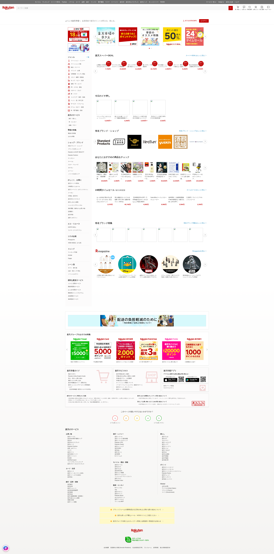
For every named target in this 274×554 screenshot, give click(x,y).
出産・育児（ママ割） (74, 271)
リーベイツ (114, 2)
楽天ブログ (118, 478)
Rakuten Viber (119, 480)
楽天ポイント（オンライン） (124, 387)
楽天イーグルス (119, 499)
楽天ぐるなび (166, 450)
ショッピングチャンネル (75, 205)
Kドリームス (118, 456)
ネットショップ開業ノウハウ (124, 382)
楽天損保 (70, 492)
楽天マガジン (118, 491)
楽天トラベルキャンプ (121, 440)
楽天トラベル (118, 436)
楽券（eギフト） (73, 217)
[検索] (231, 8)
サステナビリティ (169, 388)
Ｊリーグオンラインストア (75, 462)
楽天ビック (143, 2)
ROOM (162, 2)
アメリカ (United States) (169, 488)
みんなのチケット (120, 497)
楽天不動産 (165, 458)
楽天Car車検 (165, 454)
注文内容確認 (73, 389)
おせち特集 (71, 136)
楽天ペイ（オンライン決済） (76, 473)
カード (78, 2)
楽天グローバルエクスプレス (76, 464)
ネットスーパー (154, 2)
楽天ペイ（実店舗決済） (123, 389)
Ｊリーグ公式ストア (74, 174)
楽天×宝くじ (118, 452)
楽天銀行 (70, 484)
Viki (116, 489)
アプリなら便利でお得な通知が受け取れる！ (176, 374)
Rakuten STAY (119, 442)
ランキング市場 (72, 252)
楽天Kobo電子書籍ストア (75, 438)
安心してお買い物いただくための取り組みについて (152, 401)
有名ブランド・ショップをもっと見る (192, 131)
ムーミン (70, 171)
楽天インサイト (166, 477)
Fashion (64, 2)
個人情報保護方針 (165, 547)
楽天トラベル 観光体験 (121, 438)
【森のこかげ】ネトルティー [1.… (113, 176)
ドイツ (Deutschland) (168, 492)
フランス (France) (167, 490)
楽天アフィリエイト (120, 474)
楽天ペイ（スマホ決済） (75, 475)
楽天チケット (118, 493)
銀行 (87, 2)
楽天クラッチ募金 (169, 386)
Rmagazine (71, 239)
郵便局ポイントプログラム (75, 293)
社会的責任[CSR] (137, 547)
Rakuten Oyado (119, 444)
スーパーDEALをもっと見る (195, 55)
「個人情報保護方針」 (95, 402)
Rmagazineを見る (198, 251)
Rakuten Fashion (73, 155)
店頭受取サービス (73, 296)
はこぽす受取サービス (74, 290)
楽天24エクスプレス (132, 2)
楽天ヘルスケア (166, 442)
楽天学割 (70, 214)
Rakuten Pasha (166, 473)
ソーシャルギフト (73, 274)
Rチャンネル (118, 487)
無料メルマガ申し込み (74, 380)
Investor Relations (125, 547)
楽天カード (71, 471)
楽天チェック (166, 475)
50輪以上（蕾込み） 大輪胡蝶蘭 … (101, 176)
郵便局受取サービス (74, 286)
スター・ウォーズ (73, 164)
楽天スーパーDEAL (73, 183)
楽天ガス (164, 438)
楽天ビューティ (166, 446)
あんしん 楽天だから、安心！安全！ (198, 403)
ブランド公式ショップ (74, 149)
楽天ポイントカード (167, 467)
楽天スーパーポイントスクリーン (171, 471)
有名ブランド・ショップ (75, 146)
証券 (83, 2)
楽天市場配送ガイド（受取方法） (77, 382)
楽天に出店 (229, 2)
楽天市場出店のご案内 (122, 374)
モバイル (38, 2)
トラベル (71, 2)
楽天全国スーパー (73, 454)
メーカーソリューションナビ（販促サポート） (129, 385)
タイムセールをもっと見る (196, 190)
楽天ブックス (71, 436)
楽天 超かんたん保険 (73, 498)
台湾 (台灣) (165, 486)
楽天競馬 (117, 454)
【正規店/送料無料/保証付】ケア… (161, 176)
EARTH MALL (72, 227)
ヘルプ (237, 2)
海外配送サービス (73, 299)
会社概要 (106, 547)
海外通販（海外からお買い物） (77, 208)
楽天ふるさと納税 (73, 202)
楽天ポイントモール (167, 469)
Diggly (70, 258)
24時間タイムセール (74, 186)
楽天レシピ (165, 448)
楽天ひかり (118, 466)
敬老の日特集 (72, 133)
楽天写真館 (165, 456)
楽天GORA (118, 448)
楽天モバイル (118, 465)
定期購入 (70, 211)
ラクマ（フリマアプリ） (75, 230)
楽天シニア (165, 444)
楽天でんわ (118, 469)
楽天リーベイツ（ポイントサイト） (78, 189)
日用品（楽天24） (73, 196)
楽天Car (164, 452)
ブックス (93, 2)
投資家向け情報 (114, 547)
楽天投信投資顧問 (73, 490)
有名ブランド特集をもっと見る (194, 223)
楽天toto (117, 450)
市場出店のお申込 (121, 376)
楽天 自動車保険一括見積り (75, 496)
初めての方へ (72, 374)
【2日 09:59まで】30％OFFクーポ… (149, 176)
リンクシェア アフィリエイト (123, 476)
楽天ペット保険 (72, 502)
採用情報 (155, 547)
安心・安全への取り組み (75, 378)
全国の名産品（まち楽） (75, 243)
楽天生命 (70, 494)
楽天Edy (70, 477)
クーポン (70, 193)
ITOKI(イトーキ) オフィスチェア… (197, 176)
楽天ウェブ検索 (119, 472)
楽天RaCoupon (72, 460)
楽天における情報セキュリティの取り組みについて (152, 396)
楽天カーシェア (119, 446)
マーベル (70, 161)
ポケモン (70, 167)
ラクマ (107, 2)
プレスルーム (148, 547)
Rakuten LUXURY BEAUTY (76, 152)
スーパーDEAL (55, 2)
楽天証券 (70, 486)
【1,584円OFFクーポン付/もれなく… (126, 176)
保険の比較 (71, 500)
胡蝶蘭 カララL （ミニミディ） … (137, 176)
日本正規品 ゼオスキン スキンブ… (173, 176)
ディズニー (71, 158)
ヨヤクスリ (165, 440)
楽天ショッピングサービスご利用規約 (79, 385)
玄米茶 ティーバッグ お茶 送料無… (185, 176)
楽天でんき (165, 436)
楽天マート (71, 452)
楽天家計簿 (165, 460)
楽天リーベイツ (72, 456)
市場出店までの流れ (122, 380)
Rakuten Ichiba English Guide (77, 376)
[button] (244, 8)
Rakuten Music (119, 495)
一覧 (87, 57)
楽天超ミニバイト (167, 479)
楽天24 (122, 2)
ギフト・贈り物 (72, 268)
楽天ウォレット (72, 488)
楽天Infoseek (118, 470)
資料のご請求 (131, 376)
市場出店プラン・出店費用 (124, 378)
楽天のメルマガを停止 (84, 389)
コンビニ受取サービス (74, 283)
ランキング (45, 2)
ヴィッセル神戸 (119, 501)
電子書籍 (101, 2)
